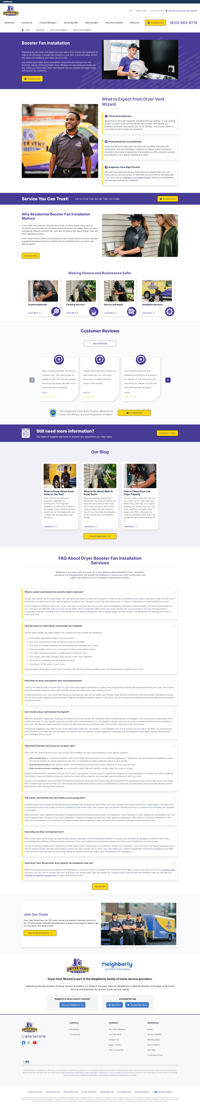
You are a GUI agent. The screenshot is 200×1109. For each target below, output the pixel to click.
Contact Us (114, 1040)
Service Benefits (155, 1034)
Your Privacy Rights (164, 1092)
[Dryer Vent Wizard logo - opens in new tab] (78, 965)
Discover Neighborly (71, 1005)
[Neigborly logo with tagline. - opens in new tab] (117, 966)
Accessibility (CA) (124, 1092)
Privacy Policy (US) (71, 1092)
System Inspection (37, 304)
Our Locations (154, 1045)
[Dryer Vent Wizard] (11, 10)
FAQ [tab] (130, 11)
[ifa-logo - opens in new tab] (26, 1062)
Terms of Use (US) (35, 1092)
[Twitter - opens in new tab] (29, 1043)
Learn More (33, 313)
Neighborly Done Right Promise (137, 177)
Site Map (151, 1050)
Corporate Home (155, 1055)
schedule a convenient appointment (40, 875)
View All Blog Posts (98, 536)
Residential (74, 1029)
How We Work (115, 1034)
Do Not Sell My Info (142, 1092)
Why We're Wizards (117, 1029)
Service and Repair (113, 304)
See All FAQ (100, 886)
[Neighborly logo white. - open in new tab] (7, 2)
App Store (116, 1005)
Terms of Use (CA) (53, 1092)
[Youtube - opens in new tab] (35, 1043)
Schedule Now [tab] (157, 22)
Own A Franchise (116, 1050)
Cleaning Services (75, 304)
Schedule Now (34, 79)
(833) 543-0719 (35, 1036)
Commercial (75, 1034)
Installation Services (152, 304)
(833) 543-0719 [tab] (183, 23)
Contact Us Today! (167, 433)
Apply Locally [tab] (141, 11)
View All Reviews (100, 343)
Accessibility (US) (107, 1092)
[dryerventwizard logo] (41, 1027)
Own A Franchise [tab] (156, 11)
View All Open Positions (38, 933)
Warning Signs (154, 1040)
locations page (168, 870)
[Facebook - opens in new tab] (23, 1043)
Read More (49, 526)
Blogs (150, 1029)
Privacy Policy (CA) (89, 1092)
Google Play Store (139, 1005)
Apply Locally (115, 1045)
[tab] (181, 10)
